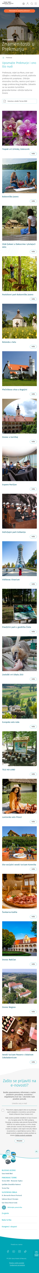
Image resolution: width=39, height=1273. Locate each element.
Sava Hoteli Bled (7, 1173)
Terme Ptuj (5, 1188)
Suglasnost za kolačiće (17, 1265)
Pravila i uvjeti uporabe (16, 1263)
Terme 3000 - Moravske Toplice (12, 1181)
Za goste (5, 1213)
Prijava (19, 1141)
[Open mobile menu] (35, 3)
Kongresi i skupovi (9, 1226)
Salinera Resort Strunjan (10, 1199)
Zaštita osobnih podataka (23, 1135)
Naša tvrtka (6, 1220)
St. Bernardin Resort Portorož (12, 1195)
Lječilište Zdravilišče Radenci (11, 1184)
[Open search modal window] (31, 3)
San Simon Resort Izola (9, 1203)
